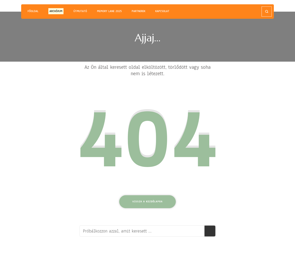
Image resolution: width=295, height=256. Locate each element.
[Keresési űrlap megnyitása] (267, 11)
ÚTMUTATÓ (80, 11)
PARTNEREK (138, 11)
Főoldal (33, 11)
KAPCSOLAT (162, 11)
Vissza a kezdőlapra (147, 201)
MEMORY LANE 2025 (109, 11)
